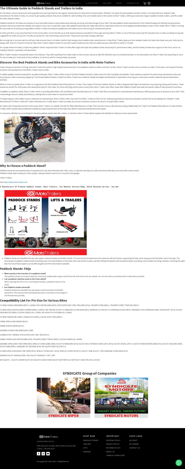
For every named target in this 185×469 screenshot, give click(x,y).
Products (74, 3)
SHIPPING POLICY (113, 440)
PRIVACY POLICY (112, 444)
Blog (119, 3)
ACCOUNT (133, 440)
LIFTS (85, 448)
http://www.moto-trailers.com (15, 182)
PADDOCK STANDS (90, 440)
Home (61, 3)
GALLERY (107, 3)
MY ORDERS (134, 444)
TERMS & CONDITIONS (115, 455)
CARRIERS (87, 451)
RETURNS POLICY (113, 448)
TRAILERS (87, 444)
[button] (179, 463)
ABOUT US (110, 451)
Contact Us (133, 3)
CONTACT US (134, 448)
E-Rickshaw (92, 3)
